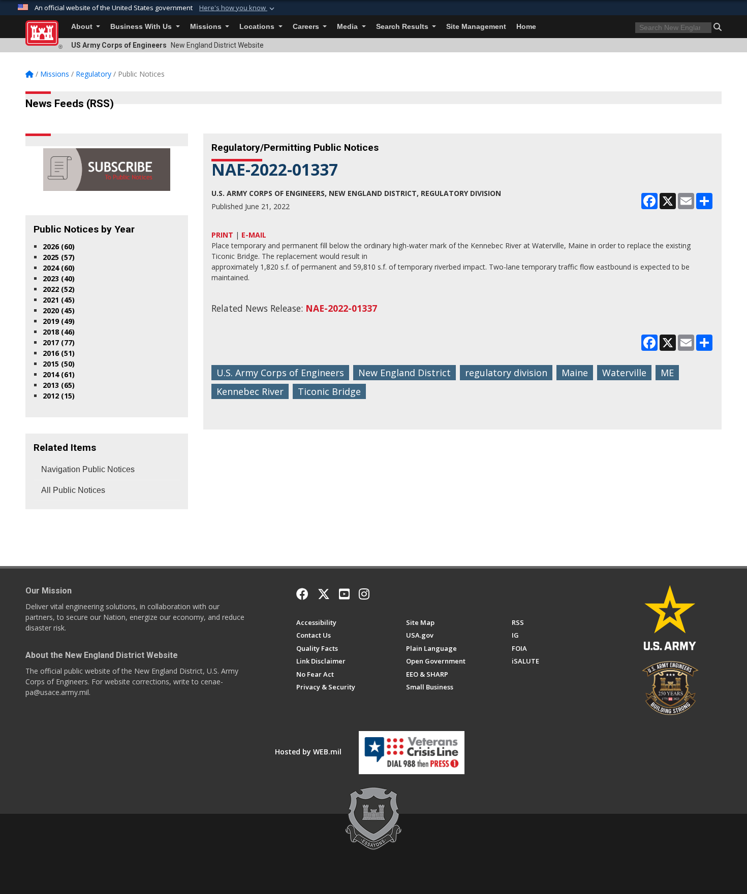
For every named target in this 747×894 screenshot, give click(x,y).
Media (348, 26)
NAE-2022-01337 (341, 308)
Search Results (403, 26)
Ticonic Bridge (329, 391)
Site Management (476, 26)
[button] (237, 8)
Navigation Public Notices (88, 469)
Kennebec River (250, 391)
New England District (404, 373)
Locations (257, 26)
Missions (207, 26)
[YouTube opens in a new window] (344, 594)
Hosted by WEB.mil (308, 751)
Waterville (624, 373)
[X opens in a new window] (324, 594)
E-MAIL (253, 235)
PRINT (222, 235)
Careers (307, 26)
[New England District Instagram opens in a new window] (364, 594)
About (83, 26)
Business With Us (142, 26)
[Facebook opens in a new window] (302, 594)
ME (667, 373)
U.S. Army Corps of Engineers (280, 373)
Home (526, 26)
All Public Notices (73, 490)
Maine (575, 373)
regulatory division (506, 373)
